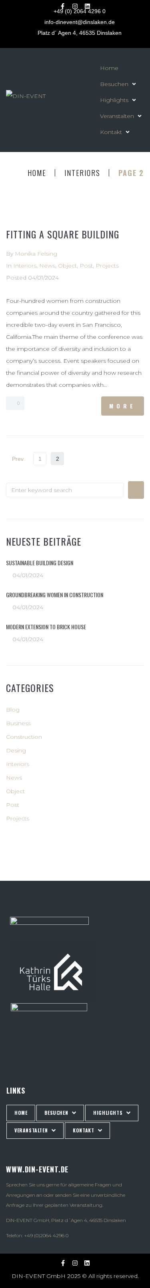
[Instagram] (75, 6)
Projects (107, 265)
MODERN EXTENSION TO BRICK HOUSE (46, 626)
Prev (15, 459)
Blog (13, 709)
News (47, 265)
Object (67, 265)
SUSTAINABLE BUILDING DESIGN (39, 562)
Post (86, 265)
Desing (16, 750)
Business (18, 723)
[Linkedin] (88, 6)
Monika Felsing (36, 253)
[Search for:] (65, 490)
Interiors (82, 173)
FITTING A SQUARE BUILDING (62, 234)
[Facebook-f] (63, 6)
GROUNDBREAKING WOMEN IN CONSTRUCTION (54, 594)
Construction (24, 736)
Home (37, 173)
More (122, 406)
